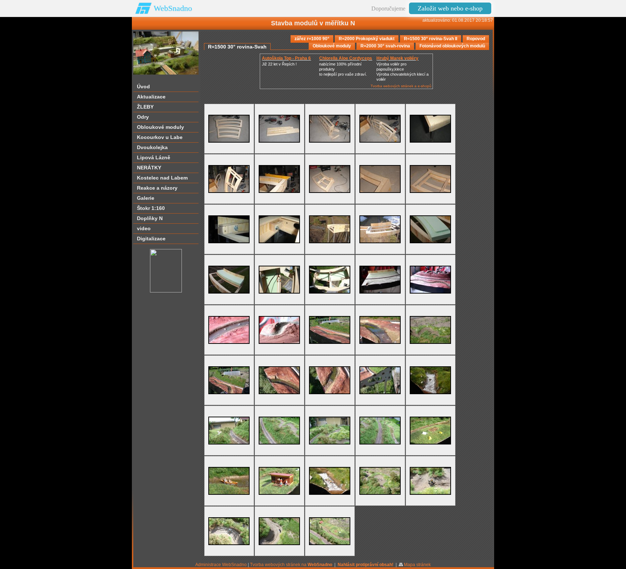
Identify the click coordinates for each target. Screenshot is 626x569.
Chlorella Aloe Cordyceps (345, 58)
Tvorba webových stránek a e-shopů (401, 86)
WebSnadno (173, 8)
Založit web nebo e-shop (450, 8)
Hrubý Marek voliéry (397, 58)
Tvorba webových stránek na (291, 564)
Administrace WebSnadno (221, 564)
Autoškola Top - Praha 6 (286, 58)
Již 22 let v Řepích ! (279, 64)
